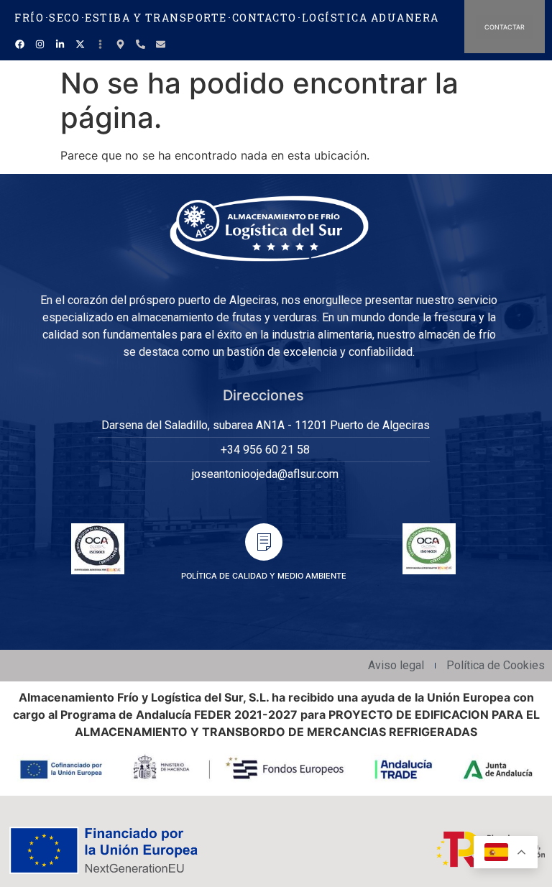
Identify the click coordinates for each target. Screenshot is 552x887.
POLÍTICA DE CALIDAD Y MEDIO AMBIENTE (263, 576)
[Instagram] (39, 44)
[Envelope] (160, 44)
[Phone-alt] (140, 44)
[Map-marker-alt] (120, 44)
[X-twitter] (79, 44)
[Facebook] (19, 44)
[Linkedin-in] (59, 44)
